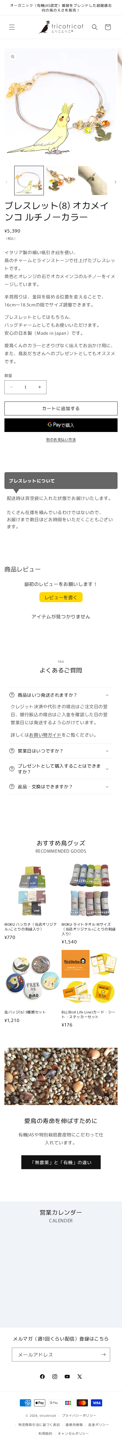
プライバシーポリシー (79, 1415)
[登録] (103, 1354)
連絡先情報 (74, 1424)
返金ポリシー (98, 1424)
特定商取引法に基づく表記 (39, 1424)
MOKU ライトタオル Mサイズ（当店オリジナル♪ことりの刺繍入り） (89, 929)
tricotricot (48, 1415)
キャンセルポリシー (73, 1433)
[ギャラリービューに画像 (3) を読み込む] (92, 180)
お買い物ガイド (45, 735)
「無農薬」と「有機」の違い (61, 1162)
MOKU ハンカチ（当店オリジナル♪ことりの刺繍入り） (30, 926)
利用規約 (45, 1433)
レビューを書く (61, 597)
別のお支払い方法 (61, 439)
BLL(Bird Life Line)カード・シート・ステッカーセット (88, 1014)
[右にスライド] (115, 182)
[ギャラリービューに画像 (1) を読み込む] (29, 180)
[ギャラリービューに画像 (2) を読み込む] (61, 180)
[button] (11, 27)
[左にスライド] (6, 182)
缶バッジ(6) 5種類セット (25, 1012)
